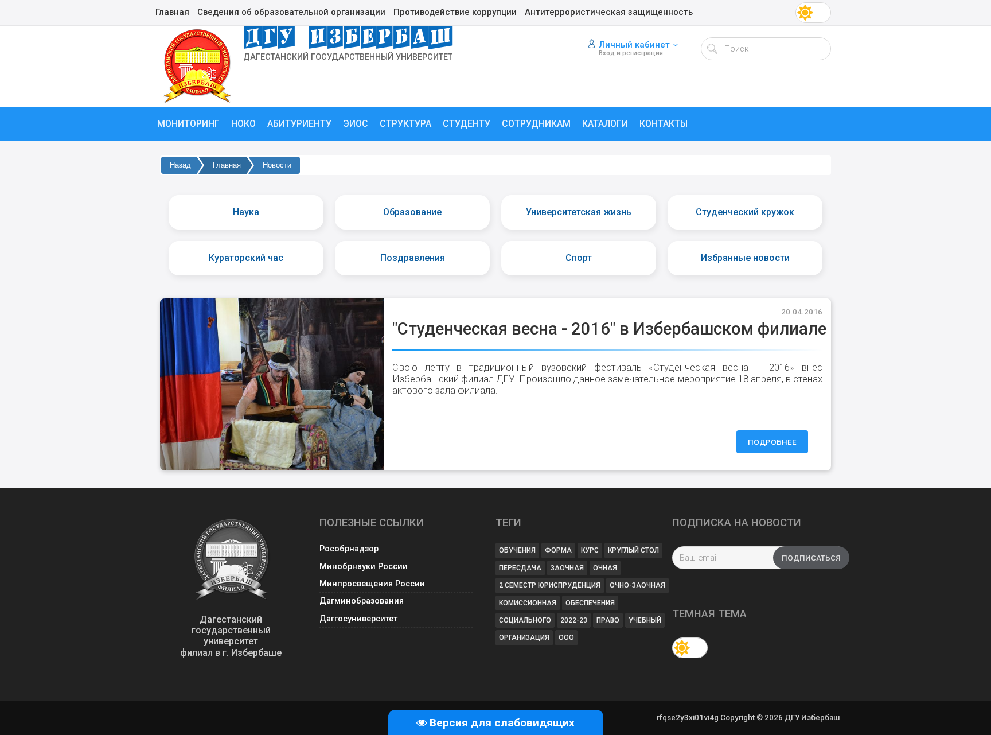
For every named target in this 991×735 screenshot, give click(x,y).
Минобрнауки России (363, 566)
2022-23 (573, 620)
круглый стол (633, 550)
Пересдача (520, 568)
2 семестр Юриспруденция (549, 585)
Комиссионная (527, 603)
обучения (517, 550)
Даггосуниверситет (358, 619)
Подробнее (772, 442)
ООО (566, 637)
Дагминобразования (361, 601)
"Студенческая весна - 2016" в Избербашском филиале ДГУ (627, 329)
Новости (277, 165)
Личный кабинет (634, 45)
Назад (180, 165)
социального (525, 620)
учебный (645, 620)
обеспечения (590, 603)
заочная (567, 568)
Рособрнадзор (349, 549)
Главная (227, 165)
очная (605, 568)
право (607, 620)
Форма (558, 550)
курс (590, 550)
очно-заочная (637, 585)
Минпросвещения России (372, 584)
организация (524, 637)
